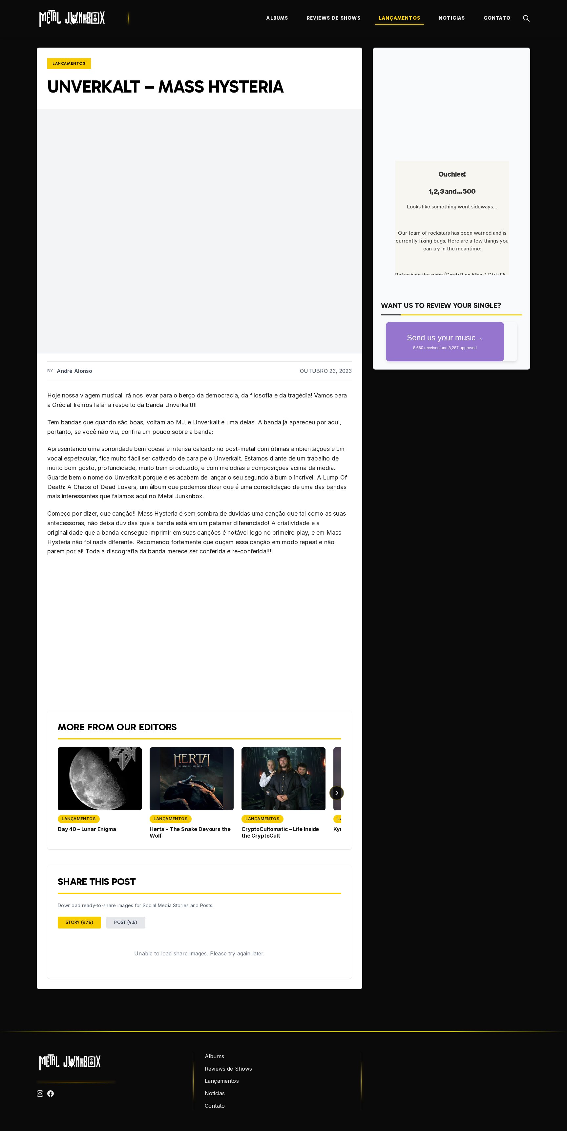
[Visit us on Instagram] (40, 1093)
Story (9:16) (79, 922)
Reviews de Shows (334, 18)
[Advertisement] (451, 102)
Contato (497, 18)
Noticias (452, 18)
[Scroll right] (336, 793)
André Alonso (74, 371)
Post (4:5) (125, 922)
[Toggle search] (526, 18)
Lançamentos (399, 18)
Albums (277, 18)
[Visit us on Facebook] (50, 1093)
